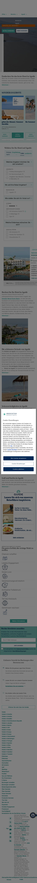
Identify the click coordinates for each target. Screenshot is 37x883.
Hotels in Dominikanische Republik (12, 721)
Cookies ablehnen (18, 469)
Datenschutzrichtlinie (22, 649)
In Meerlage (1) (14, 214)
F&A (7, 828)
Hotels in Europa (6, 732)
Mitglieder (16, 877)
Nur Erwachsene (6, 778)
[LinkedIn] (10, 841)
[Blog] (10, 826)
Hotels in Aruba (6, 729)
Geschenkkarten (6, 760)
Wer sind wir (5, 802)
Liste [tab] (22, 153)
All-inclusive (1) (14, 232)
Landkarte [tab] (28, 153)
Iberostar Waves (21, 856)
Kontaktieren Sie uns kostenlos (14, 686)
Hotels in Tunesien (7, 754)
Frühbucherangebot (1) (17, 171)
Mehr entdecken (18, 537)
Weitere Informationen (18, 621)
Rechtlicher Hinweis (20, 813)
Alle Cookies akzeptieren (18, 458)
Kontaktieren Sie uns (8, 813)
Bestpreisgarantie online (9, 787)
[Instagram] (10, 837)
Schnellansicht (17, 274)
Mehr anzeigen (22, 31)
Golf (3, 767)
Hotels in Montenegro (8, 738)
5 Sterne (4, 780)
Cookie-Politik (21, 878)
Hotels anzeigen (17, 135)
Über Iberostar (6, 789)
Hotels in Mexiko (6, 725)
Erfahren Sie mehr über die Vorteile (18, 707)
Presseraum (5, 809)
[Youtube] (10, 829)
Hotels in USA (6, 727)
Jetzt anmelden (18, 645)
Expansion (5, 804)
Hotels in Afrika (6, 745)
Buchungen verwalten (8, 782)
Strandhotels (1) (14, 237)
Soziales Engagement (8, 806)
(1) (16, 206)
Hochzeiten (5, 763)
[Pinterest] (10, 833)
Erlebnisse (5, 756)
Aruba (24, 839)
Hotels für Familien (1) (16, 234)
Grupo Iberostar (6, 793)
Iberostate (5, 795)
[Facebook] (10, 818)
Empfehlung (16, 152)
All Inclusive (5, 765)
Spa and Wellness (7, 776)
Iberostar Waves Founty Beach (11, 298)
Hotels (3, 712)
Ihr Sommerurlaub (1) (16, 174)
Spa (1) (11, 216)
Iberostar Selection (19, 849)
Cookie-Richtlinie (12, 449)
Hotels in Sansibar (7, 752)
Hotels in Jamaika (7, 723)
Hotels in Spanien (7, 743)
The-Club (4, 800)
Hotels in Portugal (7, 740)
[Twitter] (10, 822)
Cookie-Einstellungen (18, 463)
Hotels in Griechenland (8, 736)
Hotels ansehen (8, 31)
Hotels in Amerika (7, 714)
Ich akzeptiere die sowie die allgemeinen (20, 650)
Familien (4, 773)
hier (11, 446)
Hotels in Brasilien (7, 718)
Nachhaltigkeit (6, 811)
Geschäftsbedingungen (19, 651)
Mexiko (24, 834)
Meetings (4, 769)
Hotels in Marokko (7, 749)
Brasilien (22, 838)
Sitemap (4, 877)
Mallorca (23, 830)
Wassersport (5, 771)
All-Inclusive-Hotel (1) (16, 211)
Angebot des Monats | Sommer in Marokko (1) (20, 178)
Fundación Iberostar (8, 798)
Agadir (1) (12, 192)
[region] (18, 441)
